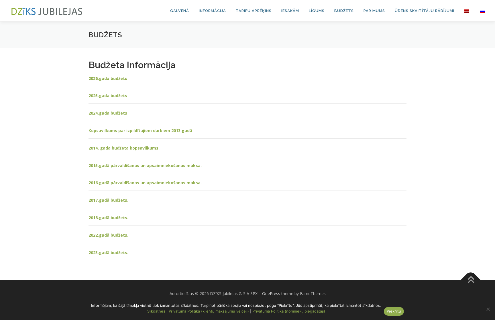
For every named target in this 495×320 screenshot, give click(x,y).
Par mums (374, 11)
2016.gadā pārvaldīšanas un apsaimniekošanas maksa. (145, 182)
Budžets (344, 11)
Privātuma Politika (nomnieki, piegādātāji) (288, 311)
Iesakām (290, 11)
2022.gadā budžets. (108, 235)
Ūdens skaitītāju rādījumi (424, 11)
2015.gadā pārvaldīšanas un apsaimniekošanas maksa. (145, 165)
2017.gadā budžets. (108, 200)
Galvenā (179, 11)
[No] (488, 309)
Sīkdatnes (156, 311)
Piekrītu (394, 311)
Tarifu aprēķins (254, 11)
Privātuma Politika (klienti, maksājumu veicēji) (209, 311)
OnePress (271, 293)
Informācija (212, 11)
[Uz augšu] (471, 280)
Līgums (317, 11)
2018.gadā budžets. (108, 217)
